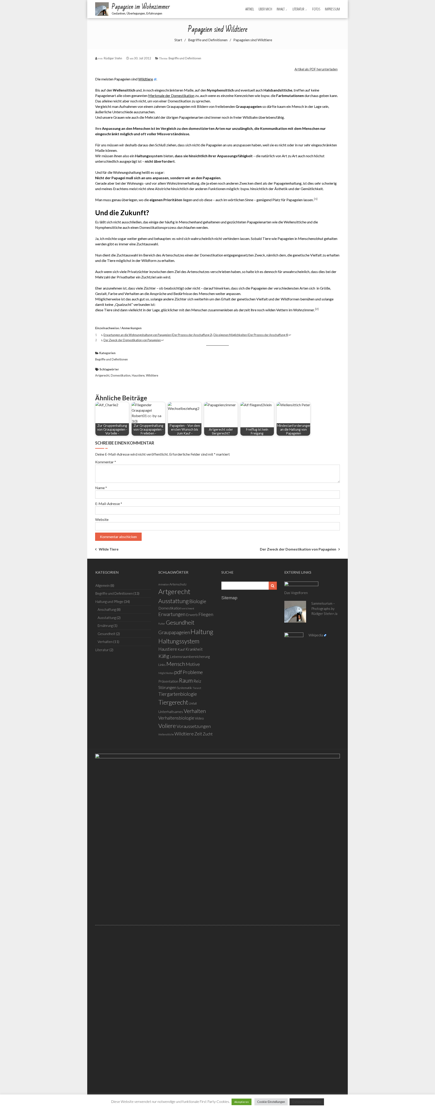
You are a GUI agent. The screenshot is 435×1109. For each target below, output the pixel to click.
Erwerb (192, 614)
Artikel (249, 9)
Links (162, 665)
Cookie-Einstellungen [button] (271, 1102)
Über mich (265, 9)
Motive (193, 664)
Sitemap (229, 597)
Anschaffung (107, 609)
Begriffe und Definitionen (185, 58)
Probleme (193, 672)
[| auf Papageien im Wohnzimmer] (217, 923)
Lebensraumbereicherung (190, 656)
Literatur (298, 9)
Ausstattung (107, 618)
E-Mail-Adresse (108, 503)
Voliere (167, 725)
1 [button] (316, 199)
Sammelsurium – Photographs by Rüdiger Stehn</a (324, 608)
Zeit (198, 733)
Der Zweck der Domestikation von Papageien (298, 549)
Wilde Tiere (108, 549)
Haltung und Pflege (109, 601)
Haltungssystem (178, 641)
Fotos (316, 9)
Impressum (332, 9)
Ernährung (105, 625)
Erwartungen (171, 614)
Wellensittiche (166, 734)
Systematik (184, 688)
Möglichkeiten (166, 673)
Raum (186, 680)
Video (199, 718)
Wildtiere (145, 79)
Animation (163, 584)
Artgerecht (102, 375)
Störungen (167, 687)
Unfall (193, 703)
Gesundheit (106, 634)
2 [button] (317, 309)
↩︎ (290, 335)
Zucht (208, 734)
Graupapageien (174, 632)
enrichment (188, 608)
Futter (161, 623)
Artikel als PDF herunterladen (316, 69)
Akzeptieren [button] (241, 1101)
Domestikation (120, 375)
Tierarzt (197, 687)
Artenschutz (177, 584)
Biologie (197, 601)
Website (102, 519)
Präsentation (168, 681)
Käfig (163, 656)
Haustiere (138, 375)
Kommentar (105, 462)
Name (101, 488)
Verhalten (105, 642)
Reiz (197, 681)
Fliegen (205, 614)
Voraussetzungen (193, 726)
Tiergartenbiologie (177, 694)
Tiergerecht (173, 702)
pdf (178, 672)
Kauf (181, 649)
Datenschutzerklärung (306, 1102)
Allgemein (102, 585)
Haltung (202, 631)
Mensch (175, 663)
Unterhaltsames (170, 711)
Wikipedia (316, 635)
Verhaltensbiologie (176, 717)
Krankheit (194, 649)
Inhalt (281, 9)
